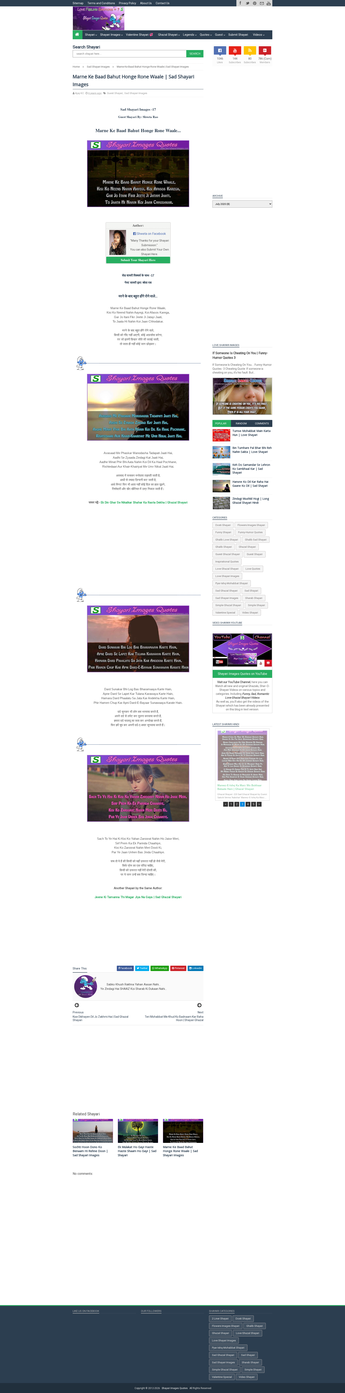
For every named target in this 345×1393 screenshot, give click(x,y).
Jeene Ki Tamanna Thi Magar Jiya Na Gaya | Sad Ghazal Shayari (138, 897)
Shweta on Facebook (151, 234)
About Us (146, 3)
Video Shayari (250, 612)
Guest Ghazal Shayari (227, 554)
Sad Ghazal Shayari (226, 590)
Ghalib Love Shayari (226, 539)
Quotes (204, 34)
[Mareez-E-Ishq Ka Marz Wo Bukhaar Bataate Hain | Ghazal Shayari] (242, 756)
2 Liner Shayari (220, 1318)
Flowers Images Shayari (251, 525)
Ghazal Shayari (167, 34)
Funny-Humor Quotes (250, 532)
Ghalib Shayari (223, 546)
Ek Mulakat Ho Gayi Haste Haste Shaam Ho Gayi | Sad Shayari (137, 1151)
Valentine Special (225, 612)
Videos (257, 34)
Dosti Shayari (223, 525)
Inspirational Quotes (227, 561)
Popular (220, 423)
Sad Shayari (251, 590)
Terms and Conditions (101, 3)
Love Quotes (253, 568)
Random (241, 423)
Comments (262, 423)
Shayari (90, 34)
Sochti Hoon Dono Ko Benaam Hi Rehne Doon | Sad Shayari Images (90, 1151)
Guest (219, 34)
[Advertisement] (199, 18)
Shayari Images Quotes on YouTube (242, 674)
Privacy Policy (127, 3)
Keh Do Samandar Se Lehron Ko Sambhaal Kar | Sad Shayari (251, 468)
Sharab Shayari (253, 598)
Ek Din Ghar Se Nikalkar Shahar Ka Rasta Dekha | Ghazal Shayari (144, 502)
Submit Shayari (238, 34)
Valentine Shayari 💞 (139, 34)
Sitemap (78, 3)
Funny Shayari (223, 532)
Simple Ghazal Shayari (228, 605)
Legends (188, 34)
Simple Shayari (256, 605)
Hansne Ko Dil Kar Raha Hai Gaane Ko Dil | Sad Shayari (250, 484)
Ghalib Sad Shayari (256, 539)
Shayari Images (110, 34)
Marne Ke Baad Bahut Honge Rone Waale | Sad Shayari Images (180, 1151)
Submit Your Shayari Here (138, 260)
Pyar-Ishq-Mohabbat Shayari (231, 583)
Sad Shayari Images (135, 93)
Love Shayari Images (227, 576)
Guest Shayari (115, 93)
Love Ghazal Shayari (227, 568)
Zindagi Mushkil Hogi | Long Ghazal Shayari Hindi (250, 500)
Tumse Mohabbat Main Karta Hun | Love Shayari (251, 433)
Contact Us (163, 3)
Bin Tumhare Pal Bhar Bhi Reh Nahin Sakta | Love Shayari (252, 450)
